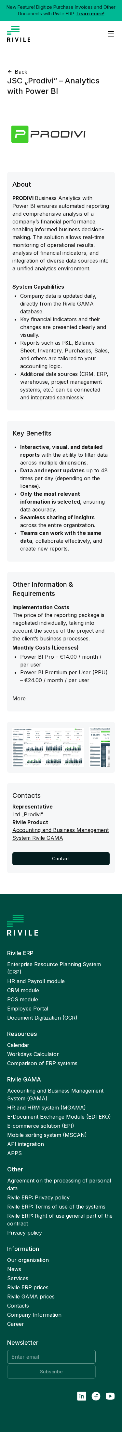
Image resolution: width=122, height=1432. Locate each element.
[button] (17, 72)
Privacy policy (24, 1232)
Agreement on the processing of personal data (59, 1184)
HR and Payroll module (36, 981)
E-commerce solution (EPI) (40, 1126)
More (19, 698)
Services (17, 1278)
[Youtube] (110, 1396)
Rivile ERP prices (27, 1287)
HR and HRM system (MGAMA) (46, 1107)
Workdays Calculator (33, 1054)
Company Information (34, 1314)
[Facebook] (96, 1396)
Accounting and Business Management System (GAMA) (55, 1094)
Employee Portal (27, 1008)
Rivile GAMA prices (31, 1296)
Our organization (28, 1260)
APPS (14, 1153)
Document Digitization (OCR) (42, 1017)
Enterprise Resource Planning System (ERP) (54, 968)
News (14, 1269)
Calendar (18, 1045)
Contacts (18, 1305)
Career (15, 1324)
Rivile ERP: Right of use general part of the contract (60, 1219)
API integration (25, 1144)
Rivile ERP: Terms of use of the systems (56, 1206)
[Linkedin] (81, 1396)
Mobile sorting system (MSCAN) (47, 1135)
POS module (22, 999)
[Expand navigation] (108, 33)
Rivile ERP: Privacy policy (38, 1197)
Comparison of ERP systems (42, 1063)
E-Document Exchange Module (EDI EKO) (59, 1116)
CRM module (23, 990)
